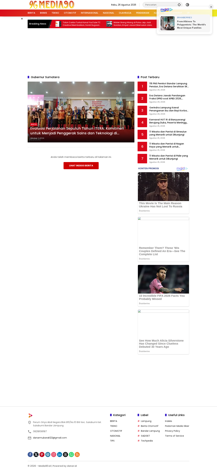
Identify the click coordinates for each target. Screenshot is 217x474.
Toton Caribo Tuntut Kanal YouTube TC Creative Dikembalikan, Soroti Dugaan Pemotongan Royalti (71, 24)
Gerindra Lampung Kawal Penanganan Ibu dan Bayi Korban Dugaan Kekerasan (168, 109)
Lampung (146, 421)
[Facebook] (30, 454)
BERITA (34, 124)
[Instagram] (53, 454)
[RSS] (77, 454)
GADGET (145, 435)
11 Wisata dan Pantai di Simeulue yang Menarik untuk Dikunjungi (167, 133)
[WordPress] (47, 454)
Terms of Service (174, 435)
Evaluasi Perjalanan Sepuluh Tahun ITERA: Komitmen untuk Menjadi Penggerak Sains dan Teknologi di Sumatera (77, 131)
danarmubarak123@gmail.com (50, 437)
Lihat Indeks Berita (81, 165)
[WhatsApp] (71, 454)
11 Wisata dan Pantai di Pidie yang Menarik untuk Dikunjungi (168, 157)
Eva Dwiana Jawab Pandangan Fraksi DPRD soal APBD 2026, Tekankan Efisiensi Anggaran (167, 97)
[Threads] (65, 454)
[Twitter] (36, 454)
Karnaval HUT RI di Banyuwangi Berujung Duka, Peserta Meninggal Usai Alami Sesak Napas (169, 121)
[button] (179, 4)
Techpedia (147, 440)
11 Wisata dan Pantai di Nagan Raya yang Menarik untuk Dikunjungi (166, 145)
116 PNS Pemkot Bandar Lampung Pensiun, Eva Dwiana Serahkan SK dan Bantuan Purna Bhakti (168, 85)
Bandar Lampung (150, 430)
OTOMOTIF (116, 430)
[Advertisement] (108, 51)
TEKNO (113, 426)
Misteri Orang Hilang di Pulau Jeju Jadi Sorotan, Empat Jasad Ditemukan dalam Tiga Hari (124, 24)
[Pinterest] (41, 454)
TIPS (112, 440)
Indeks (168, 421)
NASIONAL (115, 435)
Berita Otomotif (149, 426)
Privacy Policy (172, 430)
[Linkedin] (59, 454)
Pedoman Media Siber (177, 426)
